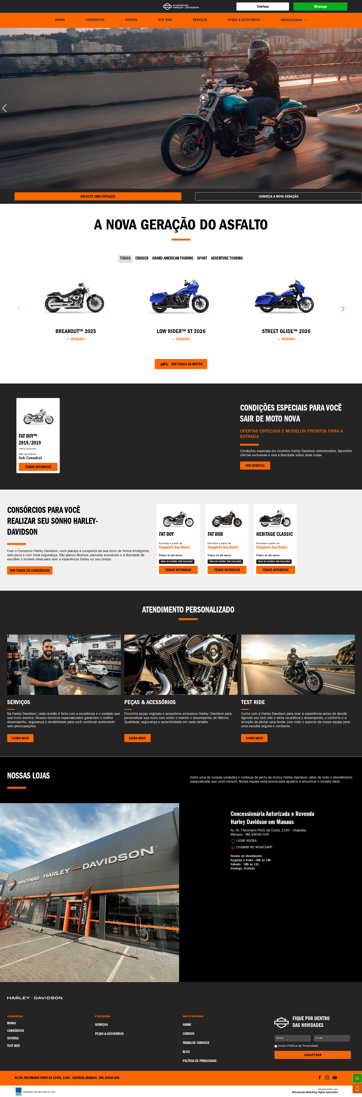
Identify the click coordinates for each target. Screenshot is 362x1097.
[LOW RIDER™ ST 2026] (181, 295)
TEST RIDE (13, 1046)
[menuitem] (60, 20)
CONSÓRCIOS (15, 1031)
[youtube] (334, 1078)
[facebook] (319, 1078)
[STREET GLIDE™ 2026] (286, 295)
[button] (4, 108)
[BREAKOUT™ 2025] (75, 295)
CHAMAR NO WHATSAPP (254, 847)
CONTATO (188, 1034)
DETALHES (77, 339)
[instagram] (327, 1078)
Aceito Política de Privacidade (298, 1046)
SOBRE (187, 1025)
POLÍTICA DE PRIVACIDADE (200, 1061)
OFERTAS (13, 1038)
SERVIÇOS (101, 1025)
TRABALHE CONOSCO (196, 1043)
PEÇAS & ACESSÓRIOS (109, 1034)
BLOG (186, 1052)
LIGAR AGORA (246, 841)
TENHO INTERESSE (38, 467)
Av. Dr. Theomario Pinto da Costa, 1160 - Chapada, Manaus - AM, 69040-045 (268, 833)
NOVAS (11, 1023)
